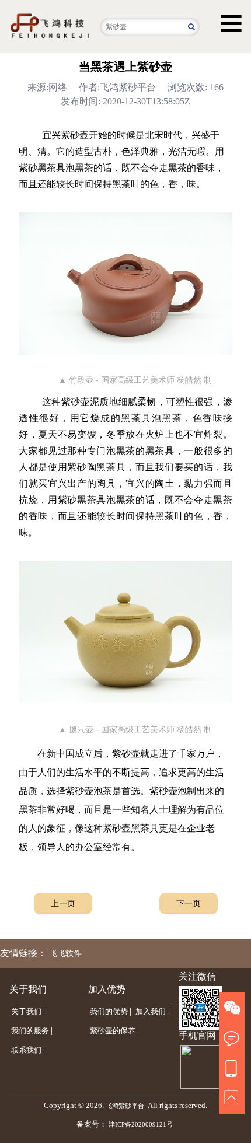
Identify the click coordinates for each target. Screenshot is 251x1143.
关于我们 (26, 1011)
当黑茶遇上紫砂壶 (125, 66)
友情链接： (23, 953)
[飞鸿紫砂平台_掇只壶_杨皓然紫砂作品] (125, 631)
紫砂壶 (75, 135)
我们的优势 (109, 1011)
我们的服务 (30, 1030)
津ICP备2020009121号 (141, 1124)
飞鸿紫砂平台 (125, 1105)
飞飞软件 (65, 953)
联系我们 (26, 1050)
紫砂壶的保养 (112, 1030)
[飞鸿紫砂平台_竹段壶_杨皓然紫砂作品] (125, 283)
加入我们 (150, 1011)
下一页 (188, 903)
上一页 (63, 903)
